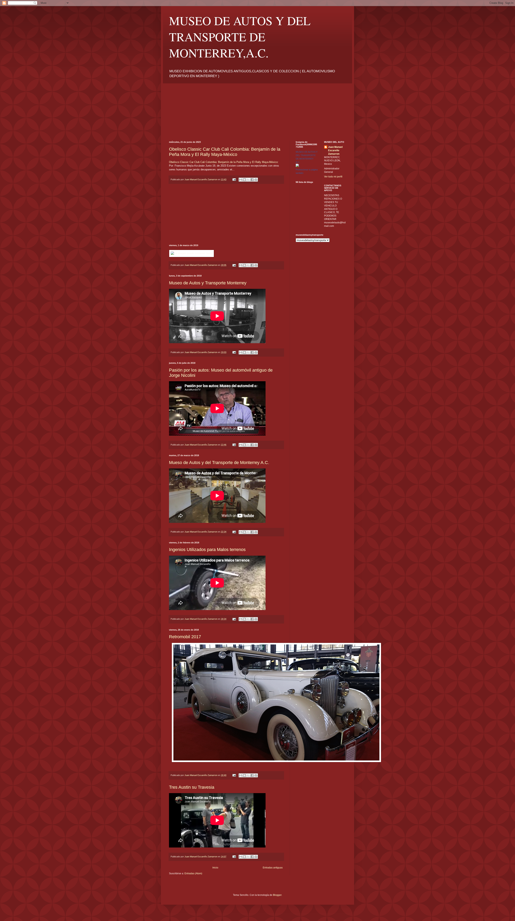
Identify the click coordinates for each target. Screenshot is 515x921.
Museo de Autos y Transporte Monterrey (207, 282)
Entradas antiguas (273, 867)
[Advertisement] (194, 108)
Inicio (215, 867)
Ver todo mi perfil (333, 176)
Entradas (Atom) (193, 873)
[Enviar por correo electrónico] (241, 180)
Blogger (277, 895)
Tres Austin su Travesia (191, 787)
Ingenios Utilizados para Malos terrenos (207, 549)
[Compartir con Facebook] (252, 180)
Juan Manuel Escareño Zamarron (335, 150)
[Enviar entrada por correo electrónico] (234, 179)
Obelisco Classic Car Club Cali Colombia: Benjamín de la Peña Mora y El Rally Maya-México (224, 152)
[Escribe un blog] (244, 180)
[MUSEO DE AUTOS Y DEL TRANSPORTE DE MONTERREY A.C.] (297, 166)
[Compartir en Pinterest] (256, 180)
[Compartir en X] (248, 180)
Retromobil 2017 (185, 636)
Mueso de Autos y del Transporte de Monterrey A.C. (219, 462)
